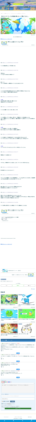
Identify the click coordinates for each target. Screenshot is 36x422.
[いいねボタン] (1, 350)
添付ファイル (4, 403)
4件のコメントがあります (7, 38)
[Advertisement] (18, 54)
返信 (18, 361)
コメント (3, 380)
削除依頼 (18, 343)
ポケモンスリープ (4, 279)
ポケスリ (6, 281)
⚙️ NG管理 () (12, 401)
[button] (29, 286)
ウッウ (2, 281)
